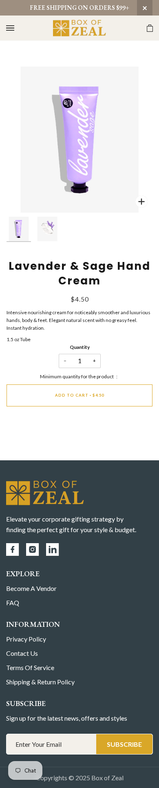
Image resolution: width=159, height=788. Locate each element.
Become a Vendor (31, 588)
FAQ (12, 602)
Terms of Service (30, 667)
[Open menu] (18, 28)
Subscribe (124, 744)
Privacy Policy (26, 639)
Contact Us (22, 653)
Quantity (80, 347)
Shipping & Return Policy (40, 682)
